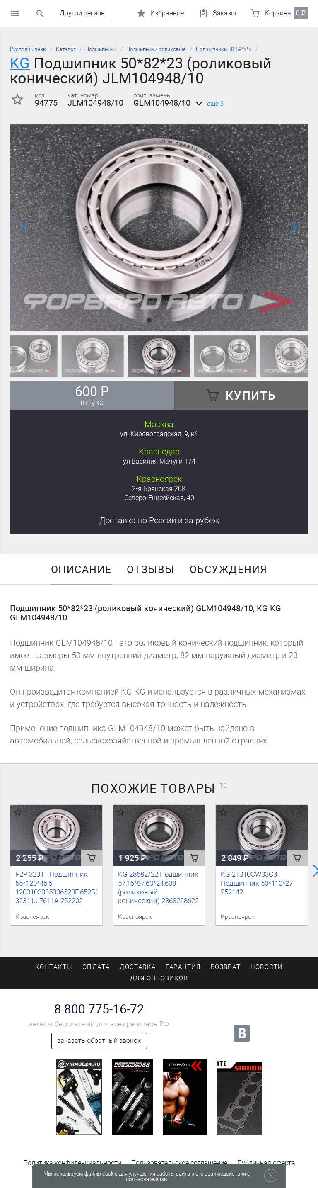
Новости (267, 967)
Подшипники (100, 49)
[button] (149, 320)
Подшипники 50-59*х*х (223, 49)
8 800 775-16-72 (99, 1009)
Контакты (54, 967)
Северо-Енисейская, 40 (159, 498)
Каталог (65, 49)
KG (20, 63)
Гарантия (183, 967)
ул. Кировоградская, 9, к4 (159, 434)
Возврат (226, 967)
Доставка (159, 520)
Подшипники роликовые (156, 49)
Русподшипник (28, 49)
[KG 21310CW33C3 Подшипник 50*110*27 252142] (262, 835)
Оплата (96, 967)
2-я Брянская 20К (159, 489)
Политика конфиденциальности (72, 1163)
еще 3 (215, 103)
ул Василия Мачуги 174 (159, 461)
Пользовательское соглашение (179, 1163)
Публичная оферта (266, 1163)
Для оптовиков (159, 978)
